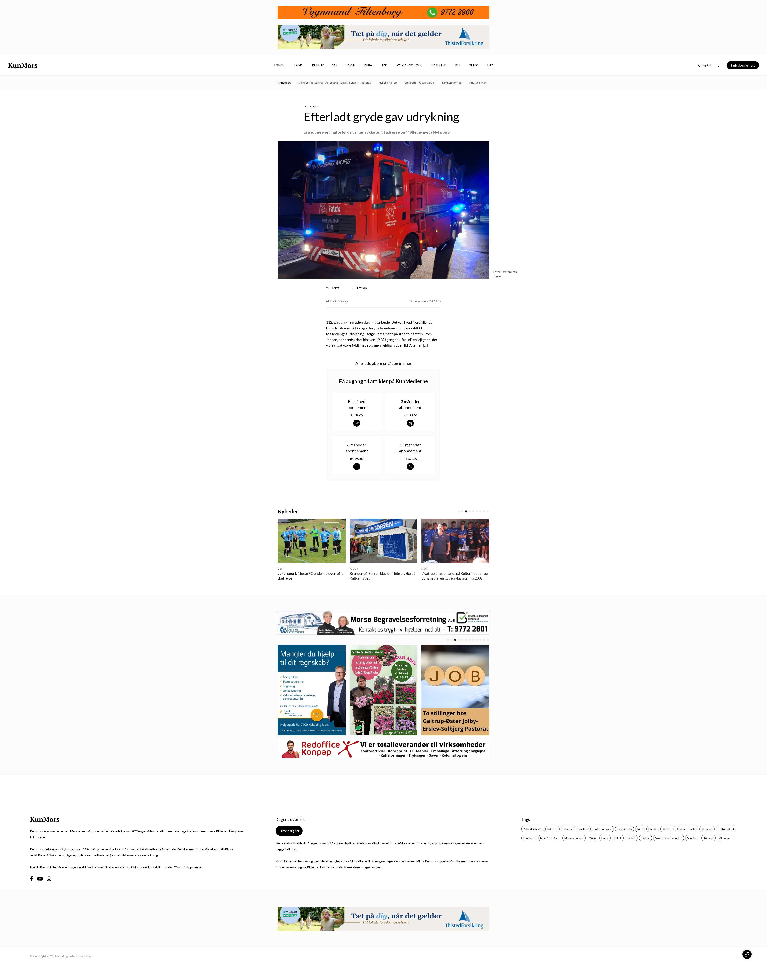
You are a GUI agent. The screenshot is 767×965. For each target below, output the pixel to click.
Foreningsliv (624, 829)
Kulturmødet (726, 829)
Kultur (318, 65)
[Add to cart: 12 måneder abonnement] (410, 466)
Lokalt (280, 65)
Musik (592, 838)
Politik (618, 838)
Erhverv (567, 829)
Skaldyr (645, 838)
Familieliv (583, 829)
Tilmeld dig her (289, 831)
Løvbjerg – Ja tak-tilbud (392, 82)
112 (334, 65)
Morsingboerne (574, 838)
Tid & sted (438, 65)
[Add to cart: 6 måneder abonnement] (356, 466)
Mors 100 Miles (549, 838)
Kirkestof (668, 829)
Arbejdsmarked (532, 829)
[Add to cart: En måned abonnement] (356, 423)
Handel (652, 829)
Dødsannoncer (408, 65)
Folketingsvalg (603, 829)
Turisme (708, 838)
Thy (490, 65)
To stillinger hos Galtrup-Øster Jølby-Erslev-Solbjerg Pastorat (305, 82)
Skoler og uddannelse (668, 838)
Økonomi (724, 838)
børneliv (552, 829)
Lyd (384, 65)
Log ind (706, 65)
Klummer (707, 829)
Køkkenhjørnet (425, 82)
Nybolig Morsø (361, 82)
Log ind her (401, 363)
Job (458, 65)
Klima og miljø (687, 829)
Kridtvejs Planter (453, 82)
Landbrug (529, 838)
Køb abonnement (743, 65)
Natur (605, 838)
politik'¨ (631, 838)
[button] (459, 511)
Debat (369, 65)
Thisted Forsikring (483, 82)
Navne (350, 65)
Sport (299, 65)
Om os (474, 65)
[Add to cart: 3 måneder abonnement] (410, 423)
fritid (640, 829)
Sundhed (692, 838)
